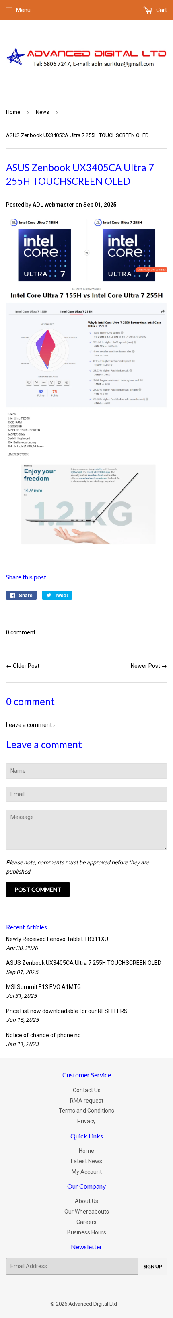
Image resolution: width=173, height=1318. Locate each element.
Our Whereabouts (86, 1211)
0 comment (20, 632)
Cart (161, 10)
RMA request (86, 1100)
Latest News (86, 1161)
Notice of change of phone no (43, 1035)
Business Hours (86, 1232)
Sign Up (153, 1266)
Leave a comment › (30, 725)
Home (13, 112)
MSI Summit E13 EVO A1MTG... (45, 987)
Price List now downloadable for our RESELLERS (67, 1011)
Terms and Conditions (86, 1110)
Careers (86, 1222)
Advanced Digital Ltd (92, 1304)
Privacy (86, 1121)
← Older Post (22, 666)
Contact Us (87, 1090)
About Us (86, 1201)
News (42, 112)
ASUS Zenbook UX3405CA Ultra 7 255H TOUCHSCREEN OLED (83, 963)
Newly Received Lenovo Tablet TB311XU (57, 939)
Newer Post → (149, 666)
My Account (87, 1172)
